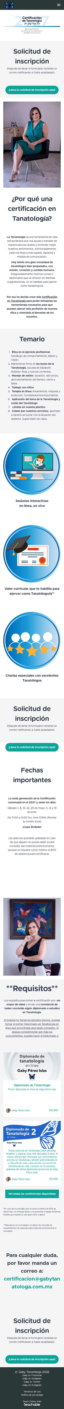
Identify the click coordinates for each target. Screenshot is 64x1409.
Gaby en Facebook (32, 1375)
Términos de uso (32, 1392)
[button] (59, 5)
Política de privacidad (32, 1395)
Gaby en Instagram (32, 1379)
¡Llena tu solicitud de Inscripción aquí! (32, 90)
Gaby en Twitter (32, 1382)
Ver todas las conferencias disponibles (32, 1194)
